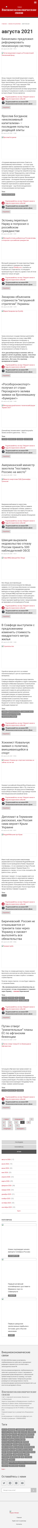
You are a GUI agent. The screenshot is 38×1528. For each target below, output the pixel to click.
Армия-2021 (12, 439)
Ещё (18, 1211)
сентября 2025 (7, 1207)
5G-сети (14, 1434)
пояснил (16, 991)
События (12, 1295)
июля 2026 (5, 1164)
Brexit (9, 1452)
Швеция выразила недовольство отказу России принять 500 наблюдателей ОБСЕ (16, 545)
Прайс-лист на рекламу (19, 1521)
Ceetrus (20, 1454)
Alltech (4, 1439)
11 (17, 1125)
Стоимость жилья (27, 711)
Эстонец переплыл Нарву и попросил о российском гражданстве (15, 226)
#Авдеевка (11, 1429)
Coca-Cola (28, 1457)
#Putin (4, 1429)
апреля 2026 (6, 1177)
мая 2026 (5, 1172)
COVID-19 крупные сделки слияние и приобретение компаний (18, 1462)
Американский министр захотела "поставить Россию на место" (18, 468)
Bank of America (7, 1447)
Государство (13, 1256)
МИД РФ (21, 998)
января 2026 (6, 1190)
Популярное (19, 1147)
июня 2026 (5, 1168)
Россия (4, 439)
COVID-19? (5, 1465)
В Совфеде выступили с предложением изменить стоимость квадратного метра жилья (18, 632)
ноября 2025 (6, 1198)
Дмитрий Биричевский (10, 1000)
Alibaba (22, 1437)
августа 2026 (6, 1159)
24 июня (4, 1434)
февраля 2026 (7, 1185)
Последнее (19, 1142)
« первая (6, 1119)
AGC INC (8, 1437)
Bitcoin (12, 1449)
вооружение (28, 439)
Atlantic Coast (7, 1444)
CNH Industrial (15, 1457)
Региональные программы (11, 714)
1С (19, 1432)
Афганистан (12, 1090)
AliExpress (29, 1437)
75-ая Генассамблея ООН (26, 1434)
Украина (11, 998)
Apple (10, 1439)
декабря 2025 (6, 1194)
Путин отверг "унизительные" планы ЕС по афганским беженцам (17, 1031)
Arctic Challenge (19, 1439)
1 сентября (29, 1429)
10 (10, 1125)
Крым (4, 895)
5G (9, 1434)
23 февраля (31, 1432)
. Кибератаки (20, 1429)
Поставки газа (23, 1000)
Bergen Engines (29, 1447)
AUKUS (15, 1444)
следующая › (7, 1128)
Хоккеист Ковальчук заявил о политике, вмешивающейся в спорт (16, 748)
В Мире (11, 1335)
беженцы (20, 1090)
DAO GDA (22, 1465)
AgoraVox (15, 1437)
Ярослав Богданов (8, 194)
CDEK (14, 1454)
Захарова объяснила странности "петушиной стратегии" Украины (18, 300)
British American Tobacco (21, 1452)
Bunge (33, 1452)
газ (17, 998)
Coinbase (5, 1459)
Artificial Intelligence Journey (12, 1442)
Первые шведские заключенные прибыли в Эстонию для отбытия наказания (18, 1327)
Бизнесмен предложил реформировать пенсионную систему (17, 42)
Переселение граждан (9, 716)
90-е (3, 1437)
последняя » (20, 1128)
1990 (16, 1432)
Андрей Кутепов (14, 711)
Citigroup (5, 1457)
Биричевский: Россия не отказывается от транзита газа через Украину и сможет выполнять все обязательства (18, 930)
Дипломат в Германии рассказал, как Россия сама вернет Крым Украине (17, 822)
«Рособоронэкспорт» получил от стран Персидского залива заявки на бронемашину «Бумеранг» (18, 391)
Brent (4, 1452)
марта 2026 (6, 1181)
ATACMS (26, 1442)
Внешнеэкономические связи (19, 11)
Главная (4, 23)
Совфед (4, 711)
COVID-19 (11, 1459)
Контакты (19, 1524)
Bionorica (5, 1449)
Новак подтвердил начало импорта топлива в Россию (19, 1250)
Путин (4, 1090)
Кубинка (20, 439)
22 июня (24, 1432)
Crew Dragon (14, 1465)
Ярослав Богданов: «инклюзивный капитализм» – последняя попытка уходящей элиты (15, 123)
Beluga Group (18, 1447)
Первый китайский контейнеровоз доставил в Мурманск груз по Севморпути (19, 1287)
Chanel (26, 1454)
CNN (22, 1457)
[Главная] (19, 7)
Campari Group (7, 1454)
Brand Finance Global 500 (24, 1449)
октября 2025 (6, 1203)
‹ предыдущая (18, 1119)
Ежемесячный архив (14, 23)
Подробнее (7, 108)
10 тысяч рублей (7, 1432)
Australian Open (24, 1444)
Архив (26, 1151)
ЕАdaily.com (18, 267)
